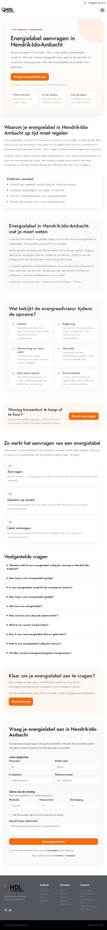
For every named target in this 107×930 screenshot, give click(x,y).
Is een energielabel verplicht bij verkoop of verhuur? (41, 587)
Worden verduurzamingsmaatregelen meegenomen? (40, 653)
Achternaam (61, 761)
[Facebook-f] (5, 910)
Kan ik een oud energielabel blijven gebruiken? (38, 634)
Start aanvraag (21, 701)
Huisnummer (47, 800)
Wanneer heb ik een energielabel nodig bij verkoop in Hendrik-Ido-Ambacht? (48, 567)
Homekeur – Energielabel (65, 856)
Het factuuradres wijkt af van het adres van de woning (38, 814)
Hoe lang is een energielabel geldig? (31, 578)
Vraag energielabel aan (30, 77)
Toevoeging (76, 800)
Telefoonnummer (64, 774)
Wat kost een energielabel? (25, 606)
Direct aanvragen (84, 416)
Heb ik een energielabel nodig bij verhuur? (35, 643)
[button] (102, 10)
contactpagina (52, 850)
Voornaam (14, 761)
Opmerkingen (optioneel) (23, 821)
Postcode (14, 800)
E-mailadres (15, 774)
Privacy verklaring (21, 925)
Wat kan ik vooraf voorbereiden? (29, 625)
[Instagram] (10, 910)
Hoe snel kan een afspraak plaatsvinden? (33, 615)
